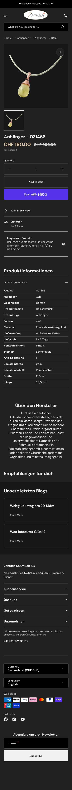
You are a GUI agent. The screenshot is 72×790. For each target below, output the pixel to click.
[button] (5, 16)
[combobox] (36, 27)
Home (7, 38)
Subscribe (36, 756)
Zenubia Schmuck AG (31, 573)
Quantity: (9, 160)
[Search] (63, 27)
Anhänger (23, 38)
